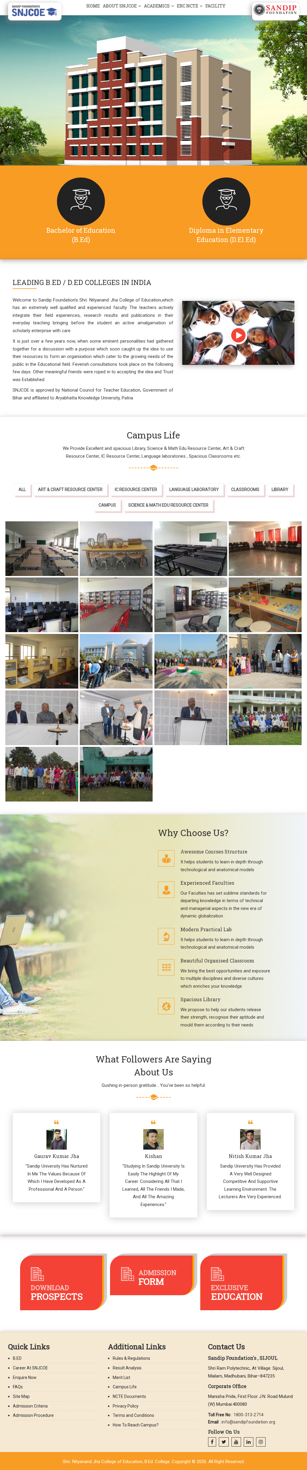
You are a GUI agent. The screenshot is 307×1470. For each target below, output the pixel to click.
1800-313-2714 (249, 1414)
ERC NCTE (187, 6)
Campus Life (125, 1386)
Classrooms (245, 489)
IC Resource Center (136, 489)
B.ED (17, 1358)
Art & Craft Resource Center (70, 489)
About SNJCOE (120, 6)
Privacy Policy (126, 1406)
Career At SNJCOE (30, 1367)
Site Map (21, 1396)
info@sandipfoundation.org (248, 1422)
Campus (107, 505)
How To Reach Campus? (136, 1425)
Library (280, 489)
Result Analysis (127, 1367)
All (22, 489)
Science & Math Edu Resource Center (168, 505)
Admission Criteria (30, 1406)
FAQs (18, 1386)
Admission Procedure (33, 1415)
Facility (215, 6)
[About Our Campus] (238, 336)
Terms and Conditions (133, 1415)
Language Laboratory (194, 489)
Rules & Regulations (131, 1358)
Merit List (121, 1377)
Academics (157, 6)
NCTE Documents (129, 1396)
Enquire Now (25, 1377)
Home (93, 6)
